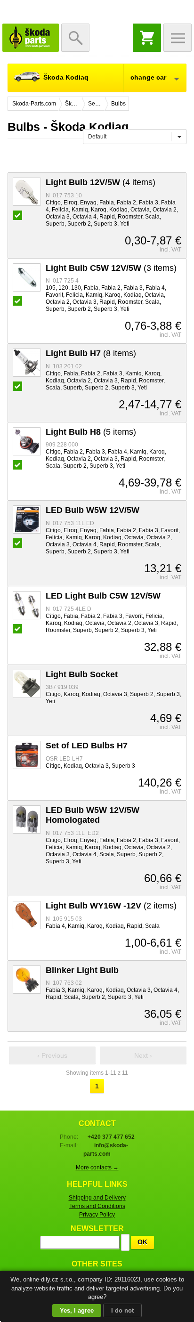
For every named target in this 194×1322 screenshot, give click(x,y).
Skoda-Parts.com (30, 38)
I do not (122, 1310)
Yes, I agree (77, 1310)
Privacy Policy (97, 1214)
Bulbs (118, 103)
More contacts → (97, 1167)
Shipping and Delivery (97, 1197)
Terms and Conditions (97, 1206)
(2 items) (111, 905)
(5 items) (91, 432)
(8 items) (91, 353)
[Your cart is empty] (147, 38)
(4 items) (100, 182)
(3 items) (111, 268)
